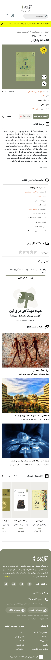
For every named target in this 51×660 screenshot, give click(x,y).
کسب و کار (19, 636)
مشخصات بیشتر (9, 91)
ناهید (42, 96)
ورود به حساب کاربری (25, 278)
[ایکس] (6, 584)
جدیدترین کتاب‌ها (41, 632)
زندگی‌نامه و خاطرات (40, 649)
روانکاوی (45, 645)
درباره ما (7, 576)
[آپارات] (13, 584)
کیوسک (45, 636)
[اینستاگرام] (29, 584)
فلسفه (21, 640)
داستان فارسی (42, 640)
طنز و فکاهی (35, 109)
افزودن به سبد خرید (41, 116)
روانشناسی (19, 649)
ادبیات (21, 632)
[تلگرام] (21, 584)
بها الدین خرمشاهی (35, 91)
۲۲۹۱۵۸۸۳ (32, 599)
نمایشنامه (20, 645)
